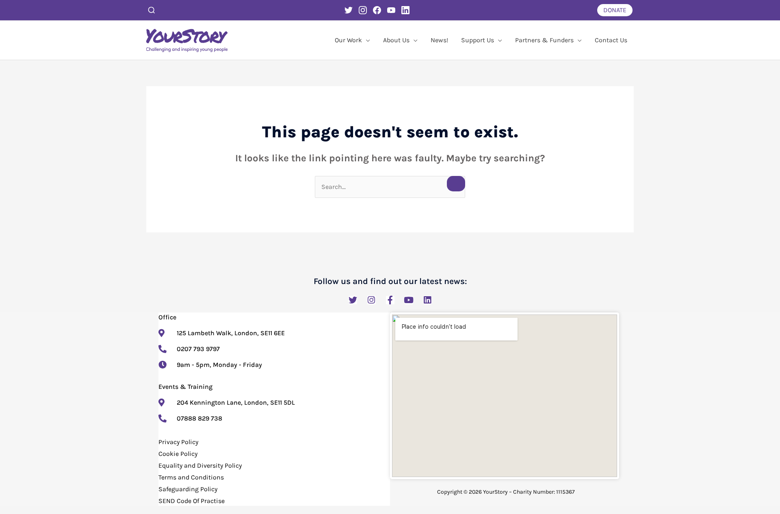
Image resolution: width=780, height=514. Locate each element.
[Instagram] (363, 10)
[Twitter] (348, 10)
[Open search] (151, 10)
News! (439, 40)
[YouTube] (391, 10)
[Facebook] (377, 10)
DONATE (614, 10)
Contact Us (611, 40)
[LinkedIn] (405, 10)
